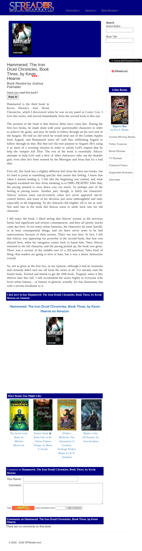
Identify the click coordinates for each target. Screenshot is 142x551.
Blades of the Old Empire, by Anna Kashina (90, 437)
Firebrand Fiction (118, 165)
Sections (90, 10)
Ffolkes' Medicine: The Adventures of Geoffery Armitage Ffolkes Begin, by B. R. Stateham (66, 445)
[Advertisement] (77, 85)
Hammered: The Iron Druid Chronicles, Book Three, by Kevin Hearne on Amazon (55, 308)
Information (72, 10)
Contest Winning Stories (121, 137)
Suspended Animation (121, 172)
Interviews (114, 179)
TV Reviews (115, 158)
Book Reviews (109, 10)
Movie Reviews (117, 151)
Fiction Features (118, 144)
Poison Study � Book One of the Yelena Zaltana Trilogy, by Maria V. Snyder (42, 441)
